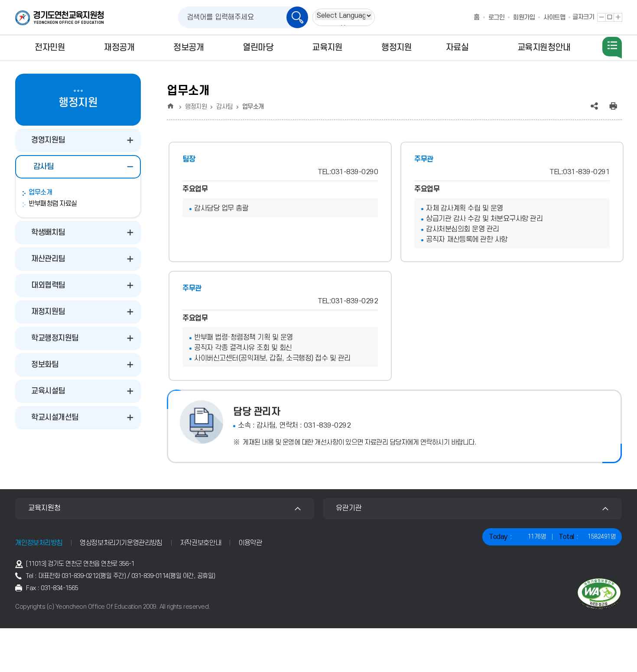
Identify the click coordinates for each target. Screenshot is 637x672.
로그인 (496, 17)
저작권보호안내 (200, 543)
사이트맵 (554, 17)
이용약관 (250, 543)
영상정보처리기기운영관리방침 (121, 543)
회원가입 (524, 17)
